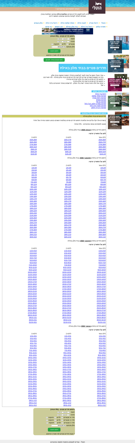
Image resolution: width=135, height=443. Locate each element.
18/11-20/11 (67, 377)
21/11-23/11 (67, 384)
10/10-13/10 (32, 272)
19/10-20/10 (101, 294)
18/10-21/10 (32, 291)
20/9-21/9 (102, 213)
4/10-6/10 (67, 258)
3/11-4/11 (102, 341)
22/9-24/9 (67, 218)
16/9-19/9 (33, 204)
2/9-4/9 (68, 170)
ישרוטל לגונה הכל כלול (98, 106)
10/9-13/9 (33, 189)
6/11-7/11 (102, 348)
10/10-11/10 (101, 272)
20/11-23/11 (32, 381)
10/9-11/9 (102, 189)
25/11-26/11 (101, 393)
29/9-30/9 (102, 235)
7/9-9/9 (68, 182)
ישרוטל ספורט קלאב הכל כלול (95, 104)
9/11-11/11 (67, 355)
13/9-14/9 (102, 196)
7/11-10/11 (33, 350)
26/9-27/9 (102, 227)
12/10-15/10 (32, 277)
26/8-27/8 (102, 142)
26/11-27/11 (101, 396)
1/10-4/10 (33, 251)
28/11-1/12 (33, 400)
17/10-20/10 (32, 289)
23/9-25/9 (67, 220)
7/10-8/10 (102, 265)
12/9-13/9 (102, 194)
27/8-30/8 (33, 144)
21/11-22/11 (101, 384)
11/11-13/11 (67, 360)
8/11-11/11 (33, 353)
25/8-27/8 (67, 140)
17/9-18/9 (102, 206)
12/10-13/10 (101, 277)
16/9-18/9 (67, 204)
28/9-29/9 (102, 232)
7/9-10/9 (34, 182)
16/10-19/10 (32, 286)
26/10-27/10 (101, 310)
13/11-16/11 (32, 365)
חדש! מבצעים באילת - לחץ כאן (54, 60)
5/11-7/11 (67, 346)
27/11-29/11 (67, 398)
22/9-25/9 (33, 218)
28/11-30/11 (67, 400)
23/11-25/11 (67, 388)
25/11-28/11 (32, 393)
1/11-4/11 (33, 336)
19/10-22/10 (32, 294)
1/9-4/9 (34, 168)
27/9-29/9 (67, 230)
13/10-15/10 (66, 279)
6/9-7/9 (103, 180)
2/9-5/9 (34, 170)
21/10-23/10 (66, 298)
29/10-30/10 (101, 317)
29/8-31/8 (67, 149)
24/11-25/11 (101, 391)
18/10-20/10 (66, 291)
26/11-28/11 (67, 396)
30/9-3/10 (33, 237)
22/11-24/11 (67, 386)
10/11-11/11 (101, 357)
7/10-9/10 (67, 265)
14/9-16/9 (67, 199)
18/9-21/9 (33, 208)
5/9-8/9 (34, 177)
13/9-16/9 (33, 196)
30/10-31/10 (101, 320)
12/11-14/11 (67, 362)
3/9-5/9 (68, 173)
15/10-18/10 (32, 284)
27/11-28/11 (101, 398)
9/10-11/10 (67, 270)
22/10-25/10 (32, 301)
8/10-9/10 (102, 267)
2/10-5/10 (33, 253)
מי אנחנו (48, 27)
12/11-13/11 (101, 362)
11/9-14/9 (33, 192)
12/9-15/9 (33, 194)
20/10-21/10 (101, 296)
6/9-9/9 (34, 180)
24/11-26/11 (67, 391)
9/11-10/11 (102, 355)
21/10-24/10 (32, 298)
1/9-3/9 (68, 168)
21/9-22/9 (102, 215)
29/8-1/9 (34, 149)
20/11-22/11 (67, 381)
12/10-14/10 (66, 277)
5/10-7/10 (67, 260)
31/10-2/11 (67, 322)
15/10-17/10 (66, 284)
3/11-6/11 (33, 341)
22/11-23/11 (101, 386)
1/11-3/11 (67, 336)
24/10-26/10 (66, 306)
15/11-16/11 (101, 369)
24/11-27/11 (32, 391)
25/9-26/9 (102, 225)
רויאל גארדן (94, 23)
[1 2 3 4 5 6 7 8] (67, 44)
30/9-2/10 (67, 237)
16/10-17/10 (101, 286)
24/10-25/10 (101, 306)
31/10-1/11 (102, 322)
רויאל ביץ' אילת (52, 23)
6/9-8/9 (68, 180)
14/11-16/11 (67, 367)
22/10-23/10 (101, 301)
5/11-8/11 (33, 346)
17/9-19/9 (67, 206)
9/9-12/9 (34, 187)
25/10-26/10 (101, 308)
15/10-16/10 (101, 284)
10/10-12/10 (66, 272)
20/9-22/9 (67, 213)
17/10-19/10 (66, 289)
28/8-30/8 (67, 147)
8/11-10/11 (67, 353)
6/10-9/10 (33, 263)
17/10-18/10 (101, 289)
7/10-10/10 (33, 265)
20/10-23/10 (32, 296)
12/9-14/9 (67, 194)
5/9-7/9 (68, 177)
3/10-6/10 (33, 255)
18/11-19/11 (101, 377)
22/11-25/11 (32, 386)
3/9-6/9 (34, 173)
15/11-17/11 (67, 369)
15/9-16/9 (102, 201)
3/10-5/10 (67, 255)
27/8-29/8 (67, 144)
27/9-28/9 (102, 230)
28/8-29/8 (102, 147)
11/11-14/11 (32, 360)
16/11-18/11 (67, 372)
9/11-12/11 (33, 355)
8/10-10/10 (67, 267)
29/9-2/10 (33, 235)
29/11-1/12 (67, 403)
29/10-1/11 (33, 317)
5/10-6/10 (102, 260)
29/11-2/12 (33, 403)
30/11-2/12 (67, 405)
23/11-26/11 (32, 388)
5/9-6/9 (103, 177)
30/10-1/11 (67, 320)
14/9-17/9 (33, 199)
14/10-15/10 (101, 282)
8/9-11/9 (34, 184)
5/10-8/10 (33, 260)
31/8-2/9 (68, 154)
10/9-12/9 (67, 189)
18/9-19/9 (102, 208)
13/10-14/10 (101, 279)
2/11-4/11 (67, 338)
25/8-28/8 (33, 140)
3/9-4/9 (103, 173)
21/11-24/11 (32, 384)
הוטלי (103, 23)
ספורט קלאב (101, 27)
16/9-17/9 (102, 204)
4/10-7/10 (33, 258)
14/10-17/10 (32, 282)
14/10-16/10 (66, 282)
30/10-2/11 (33, 320)
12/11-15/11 (32, 362)
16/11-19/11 (32, 372)
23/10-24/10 (101, 303)
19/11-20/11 (101, 379)
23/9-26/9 (33, 220)
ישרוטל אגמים (101, 100)
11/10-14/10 (32, 275)
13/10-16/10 (32, 279)
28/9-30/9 (67, 232)
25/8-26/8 (102, 140)
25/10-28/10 (32, 308)
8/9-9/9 (103, 184)
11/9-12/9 (102, 192)
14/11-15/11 (101, 367)
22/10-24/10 (66, 301)
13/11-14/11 (101, 365)
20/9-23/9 (33, 213)
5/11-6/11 (102, 346)
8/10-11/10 (33, 267)
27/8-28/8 (102, 144)
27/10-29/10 (66, 313)
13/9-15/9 (67, 196)
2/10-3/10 (102, 253)
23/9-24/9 (102, 220)
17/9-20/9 (33, 206)
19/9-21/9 (67, 211)
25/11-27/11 (67, 393)
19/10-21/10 (66, 294)
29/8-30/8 (102, 149)
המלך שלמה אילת (68, 23)
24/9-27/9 (33, 223)
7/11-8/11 (102, 350)
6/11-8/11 (67, 348)
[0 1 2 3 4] (62, 420)
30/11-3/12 (33, 405)
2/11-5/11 (33, 338)
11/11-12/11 (101, 360)
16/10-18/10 (66, 286)
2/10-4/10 (67, 253)
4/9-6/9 (68, 175)
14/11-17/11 (32, 367)
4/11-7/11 (33, 343)
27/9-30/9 (33, 230)
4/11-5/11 (102, 343)
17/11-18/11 (101, 374)
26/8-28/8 (67, 142)
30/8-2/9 (34, 152)
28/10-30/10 (66, 315)
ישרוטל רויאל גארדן (99, 98)
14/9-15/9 (102, 199)
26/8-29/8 (33, 142)
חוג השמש (59, 27)
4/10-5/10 (102, 258)
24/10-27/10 (32, 306)
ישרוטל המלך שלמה (99, 96)
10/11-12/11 (67, 357)
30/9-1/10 (102, 237)
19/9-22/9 (33, 211)
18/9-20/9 (67, 208)
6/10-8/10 (67, 263)
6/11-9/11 (33, 348)
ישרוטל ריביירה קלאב (98, 108)
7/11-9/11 (67, 350)
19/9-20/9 (102, 211)
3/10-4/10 (102, 255)
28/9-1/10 (33, 232)
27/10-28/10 (101, 313)
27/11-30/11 (32, 398)
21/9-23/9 (67, 215)
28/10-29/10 (101, 315)
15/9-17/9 (67, 201)
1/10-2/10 (102, 251)
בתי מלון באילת (72, 27)
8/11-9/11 (102, 353)
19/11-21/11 (67, 379)
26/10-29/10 (32, 310)
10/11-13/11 (32, 357)
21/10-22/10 (101, 298)
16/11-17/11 (101, 372)
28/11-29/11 (101, 400)
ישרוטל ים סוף (101, 102)
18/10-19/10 (101, 291)
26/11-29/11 (32, 396)
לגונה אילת (81, 23)
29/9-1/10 (67, 235)
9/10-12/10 (33, 270)
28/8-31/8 (33, 147)
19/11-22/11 (32, 379)
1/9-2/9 (103, 168)
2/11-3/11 (102, 338)
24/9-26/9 (67, 223)
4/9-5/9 (103, 175)
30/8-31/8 (102, 152)
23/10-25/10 (66, 303)
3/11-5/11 (67, 341)
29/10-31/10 (66, 317)
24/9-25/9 (102, 223)
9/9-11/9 (68, 187)
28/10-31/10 (32, 315)
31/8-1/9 (102, 154)
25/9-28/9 (33, 225)
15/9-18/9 (33, 201)
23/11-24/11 (101, 388)
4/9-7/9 (34, 175)
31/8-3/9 (34, 154)
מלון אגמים (38, 23)
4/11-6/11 (67, 343)
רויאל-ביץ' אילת (100, 94)
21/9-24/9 (33, 215)
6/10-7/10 (102, 263)
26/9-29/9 (33, 227)
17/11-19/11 (67, 374)
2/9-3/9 (103, 170)
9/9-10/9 (102, 187)
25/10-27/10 (66, 308)
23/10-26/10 (32, 303)
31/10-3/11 (33, 322)
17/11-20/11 (32, 374)
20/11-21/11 (101, 381)
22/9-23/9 (102, 218)
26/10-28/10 (66, 310)
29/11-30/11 (101, 403)
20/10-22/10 (66, 296)
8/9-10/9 (68, 184)
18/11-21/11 (32, 377)
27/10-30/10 (32, 313)
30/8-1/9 (68, 152)
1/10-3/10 (67, 251)
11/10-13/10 (66, 275)
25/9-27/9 (67, 225)
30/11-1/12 (102, 405)
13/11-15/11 (67, 365)
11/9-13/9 (67, 192)
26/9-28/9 (67, 227)
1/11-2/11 (102, 336)
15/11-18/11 (32, 369)
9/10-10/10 (102, 270)
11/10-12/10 (101, 275)
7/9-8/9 (103, 182)
